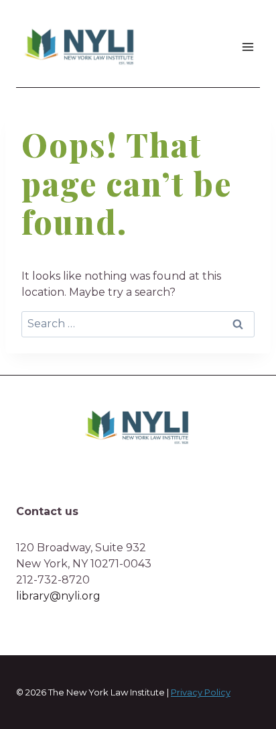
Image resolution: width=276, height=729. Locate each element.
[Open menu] (247, 46)
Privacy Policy (200, 692)
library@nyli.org (58, 596)
